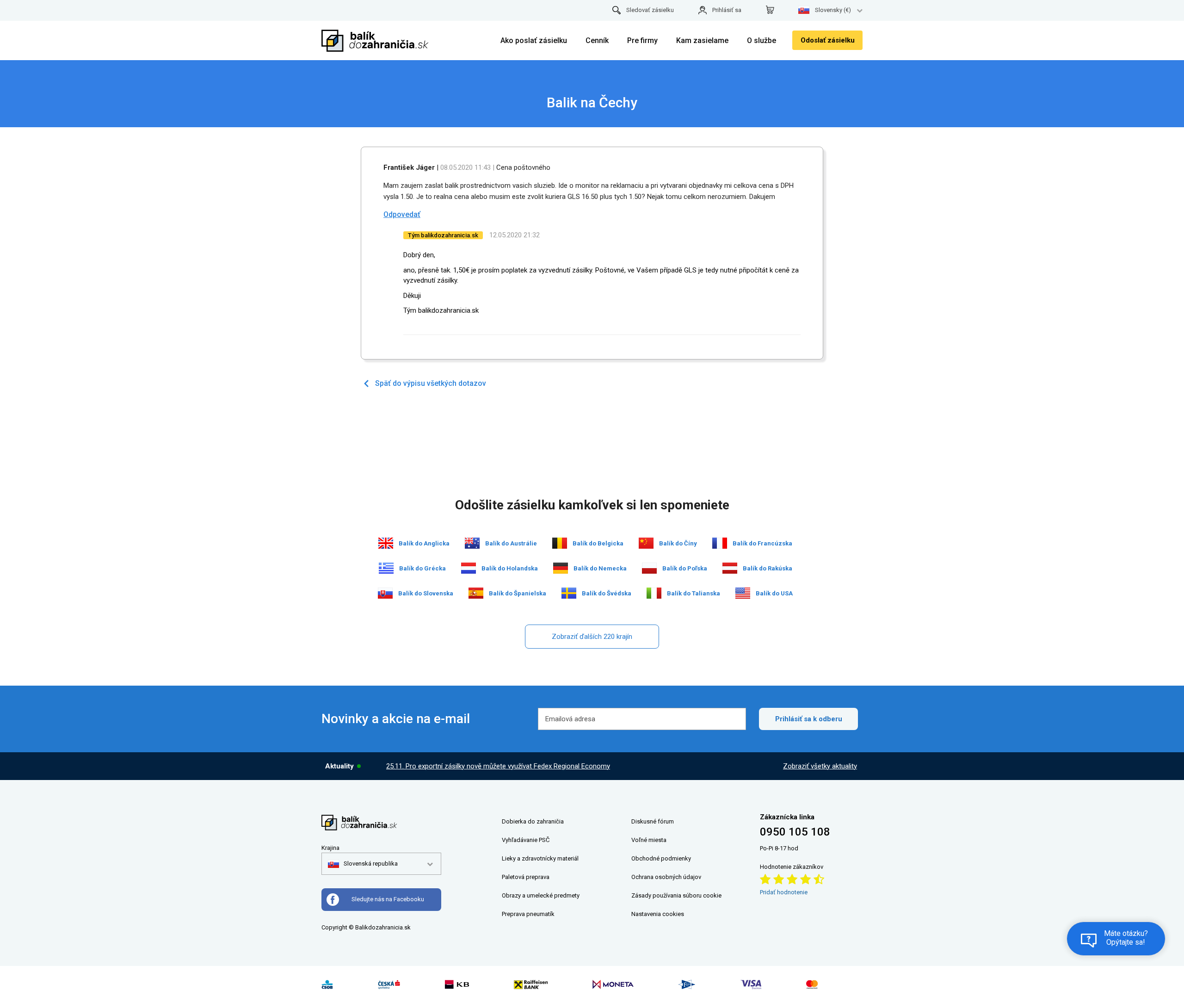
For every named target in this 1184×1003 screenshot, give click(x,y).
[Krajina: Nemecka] (560, 568)
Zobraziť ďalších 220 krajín (592, 636)
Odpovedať (401, 214)
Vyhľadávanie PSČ (525, 839)
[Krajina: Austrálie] (472, 543)
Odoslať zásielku (828, 40)
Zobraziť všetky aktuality (820, 766)
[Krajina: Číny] (646, 543)
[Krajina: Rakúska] (729, 568)
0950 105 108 (795, 831)
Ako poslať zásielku (533, 40)
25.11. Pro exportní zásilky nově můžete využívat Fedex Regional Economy (498, 766)
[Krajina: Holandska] (468, 568)
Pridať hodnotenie (784, 892)
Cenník (597, 40)
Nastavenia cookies (657, 913)
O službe (761, 40)
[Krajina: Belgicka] (559, 543)
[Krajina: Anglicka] (385, 543)
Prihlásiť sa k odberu (808, 719)
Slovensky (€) (833, 9)
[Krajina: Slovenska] (385, 593)
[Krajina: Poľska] (649, 568)
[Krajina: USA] (742, 593)
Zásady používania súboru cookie (676, 895)
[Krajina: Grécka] (386, 568)
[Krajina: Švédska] (568, 593)
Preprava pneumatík (528, 913)
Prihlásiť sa (726, 9)
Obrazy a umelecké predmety (541, 895)
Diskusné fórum (652, 821)
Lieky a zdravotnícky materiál (540, 858)
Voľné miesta (648, 839)
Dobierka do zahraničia (533, 821)
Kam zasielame (702, 40)
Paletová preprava (525, 876)
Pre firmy (642, 40)
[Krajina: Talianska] (654, 593)
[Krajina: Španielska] (476, 593)
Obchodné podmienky (661, 858)
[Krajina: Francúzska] (719, 543)
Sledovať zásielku (650, 9)
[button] (363, 863)
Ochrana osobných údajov (666, 876)
